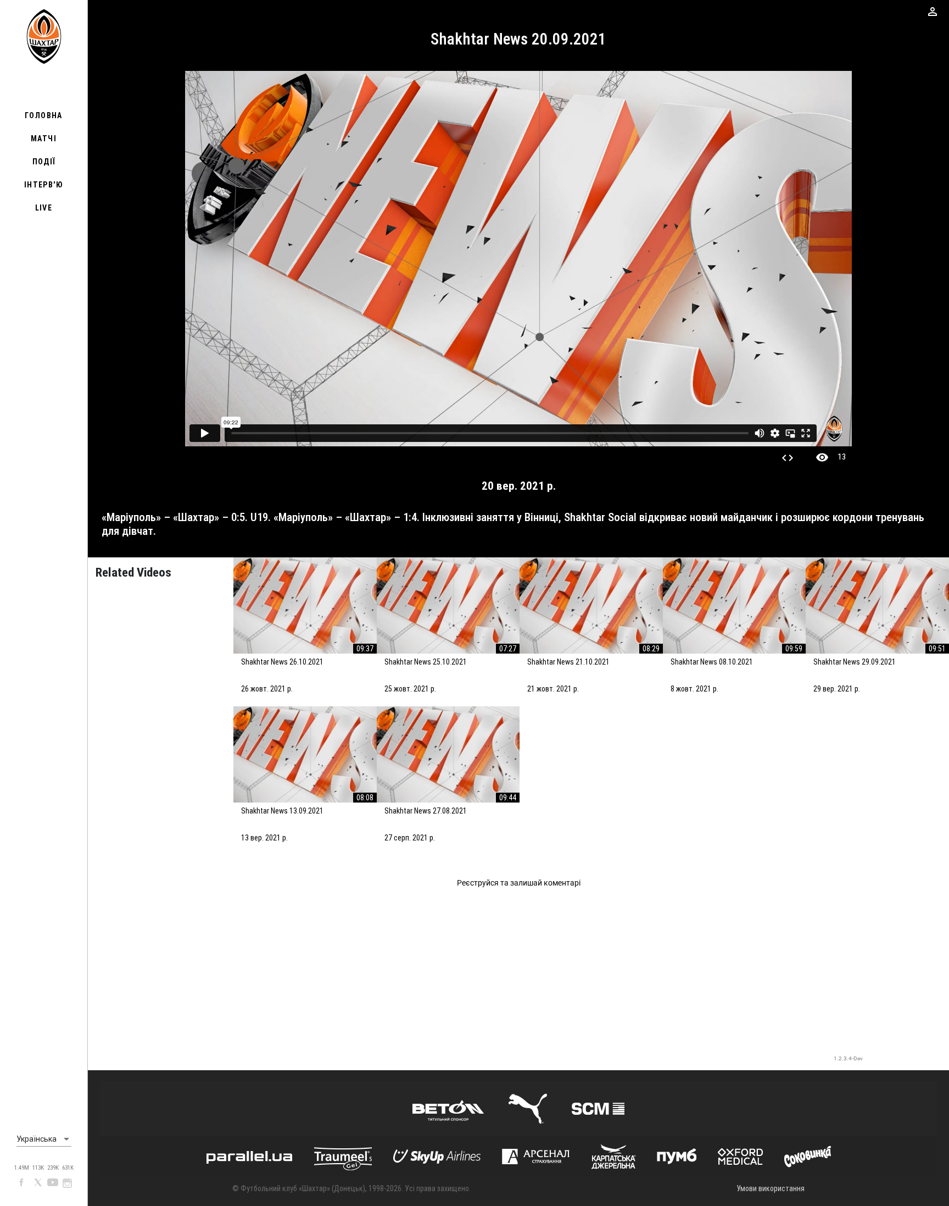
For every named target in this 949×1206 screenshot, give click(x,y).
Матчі (44, 138)
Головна (44, 115)
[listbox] (43, 1139)
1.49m (21, 1167)
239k (53, 1167)
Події (43, 161)
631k (68, 1167)
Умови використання (770, 1188)
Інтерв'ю (43, 184)
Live (44, 207)
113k (38, 1167)
